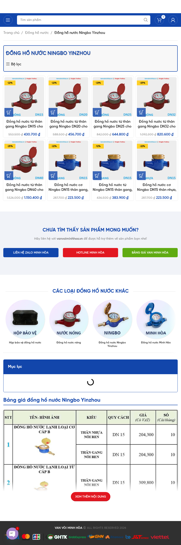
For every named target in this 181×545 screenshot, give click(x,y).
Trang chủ (11, 33)
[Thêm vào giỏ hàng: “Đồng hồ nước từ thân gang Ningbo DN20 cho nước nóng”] (53, 112)
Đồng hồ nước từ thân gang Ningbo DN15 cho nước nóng (24, 126)
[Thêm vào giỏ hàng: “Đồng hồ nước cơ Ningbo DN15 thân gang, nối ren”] (53, 175)
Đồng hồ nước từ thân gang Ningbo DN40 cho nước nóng (24, 190)
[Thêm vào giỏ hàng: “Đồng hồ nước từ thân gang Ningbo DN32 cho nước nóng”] (141, 112)
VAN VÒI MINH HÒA (68, 528)
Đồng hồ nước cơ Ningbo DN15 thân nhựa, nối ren (156, 190)
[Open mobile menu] (8, 20)
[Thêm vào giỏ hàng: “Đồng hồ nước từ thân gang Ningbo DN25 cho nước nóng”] (97, 112)
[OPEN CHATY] (12, 534)
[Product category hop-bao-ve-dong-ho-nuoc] (25, 323)
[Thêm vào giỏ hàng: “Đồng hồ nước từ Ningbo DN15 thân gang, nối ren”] (97, 175)
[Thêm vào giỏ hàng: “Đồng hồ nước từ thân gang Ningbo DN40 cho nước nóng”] (8, 175)
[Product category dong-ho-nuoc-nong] (69, 323)
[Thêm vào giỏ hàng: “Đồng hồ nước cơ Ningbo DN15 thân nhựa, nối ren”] (141, 175)
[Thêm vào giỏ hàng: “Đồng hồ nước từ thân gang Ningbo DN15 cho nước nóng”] (8, 112)
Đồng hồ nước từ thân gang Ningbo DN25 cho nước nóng (113, 126)
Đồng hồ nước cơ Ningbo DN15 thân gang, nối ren (68, 190)
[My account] (173, 20)
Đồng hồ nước (37, 33)
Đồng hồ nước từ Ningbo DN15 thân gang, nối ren (112, 190)
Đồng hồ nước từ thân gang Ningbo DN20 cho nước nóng (68, 126)
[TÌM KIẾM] (145, 20)
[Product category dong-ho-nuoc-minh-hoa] (156, 323)
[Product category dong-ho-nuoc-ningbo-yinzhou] (112, 325)
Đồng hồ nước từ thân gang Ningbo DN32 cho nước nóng (157, 126)
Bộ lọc (16, 64)
